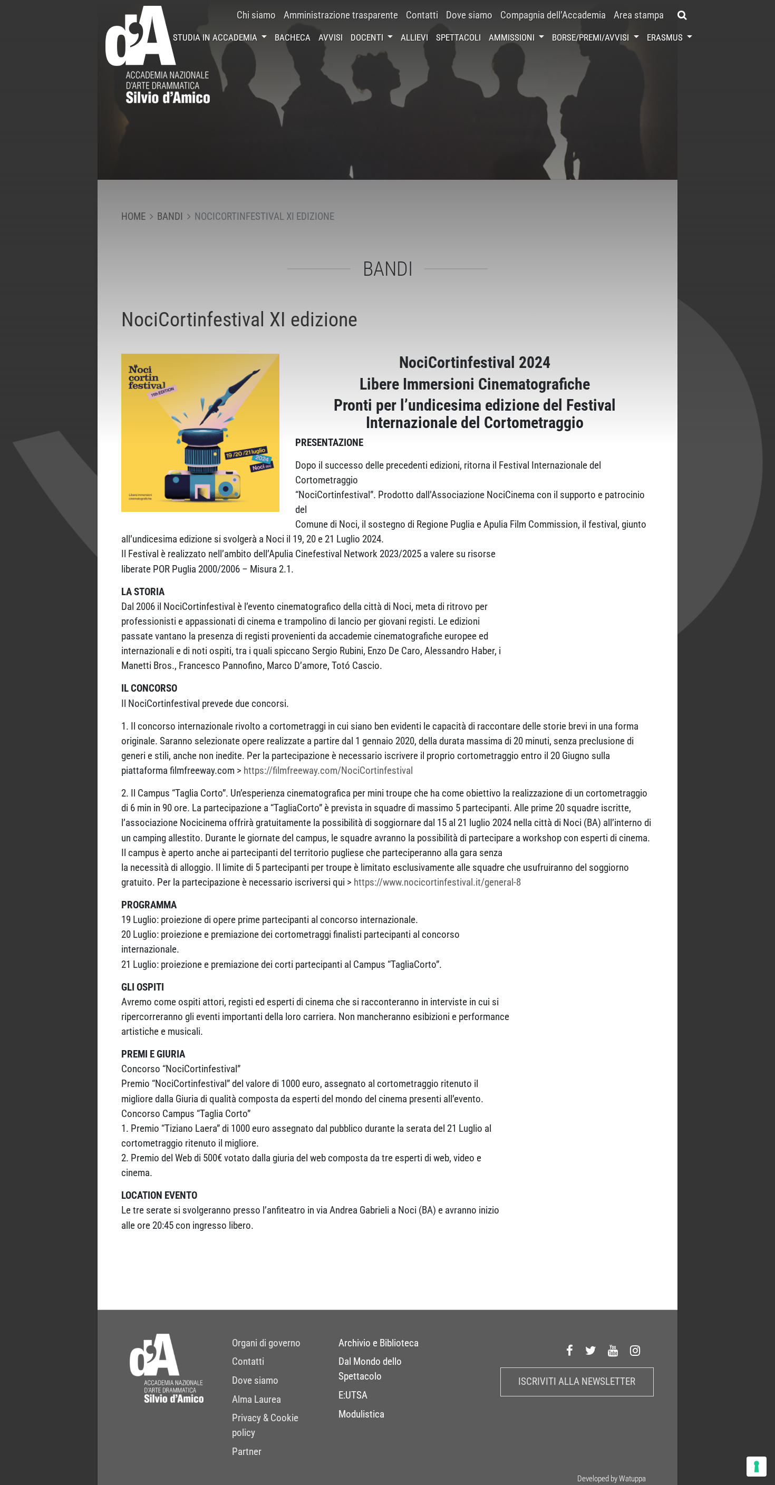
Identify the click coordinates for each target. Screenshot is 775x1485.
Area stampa (639, 15)
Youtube (613, 1351)
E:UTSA (352, 1395)
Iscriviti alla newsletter (576, 1381)
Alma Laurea (256, 1399)
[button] (681, 15)
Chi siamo (256, 15)
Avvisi (330, 37)
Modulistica (361, 1414)
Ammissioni (513, 37)
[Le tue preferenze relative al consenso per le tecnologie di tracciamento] (757, 1467)
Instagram (635, 1351)
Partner (246, 1452)
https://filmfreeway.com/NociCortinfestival (328, 771)
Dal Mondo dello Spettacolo (370, 1369)
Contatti (422, 15)
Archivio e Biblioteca (378, 1343)
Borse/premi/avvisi (591, 37)
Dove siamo (469, 15)
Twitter (591, 1351)
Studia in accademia (216, 37)
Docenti (368, 37)
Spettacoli (458, 37)
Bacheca (293, 37)
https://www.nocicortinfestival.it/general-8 (437, 882)
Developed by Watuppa (611, 1478)
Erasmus (666, 37)
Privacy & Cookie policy (265, 1425)
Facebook (569, 1351)
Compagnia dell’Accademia (553, 15)
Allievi (414, 37)
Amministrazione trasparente (341, 15)
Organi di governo (266, 1343)
